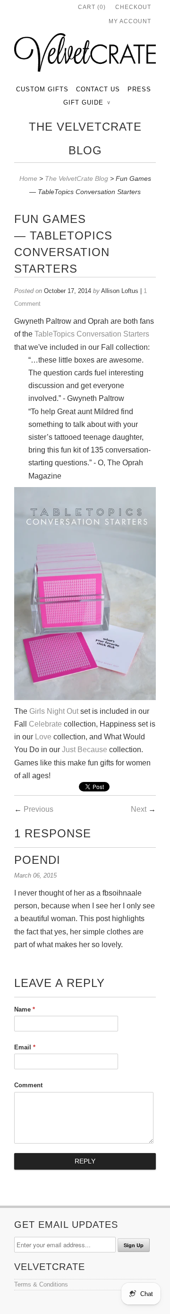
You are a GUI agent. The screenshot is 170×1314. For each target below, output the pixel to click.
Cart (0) (92, 7)
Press (139, 89)
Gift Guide (86, 102)
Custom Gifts (42, 89)
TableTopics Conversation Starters (91, 334)
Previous (38, 809)
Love (43, 737)
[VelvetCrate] (85, 54)
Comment (28, 1085)
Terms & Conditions (41, 1284)
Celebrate (46, 724)
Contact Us (98, 89)
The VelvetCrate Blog (85, 138)
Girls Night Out (53, 711)
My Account (130, 21)
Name (24, 1009)
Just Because (84, 750)
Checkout (133, 7)
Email (24, 1047)
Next (138, 809)
